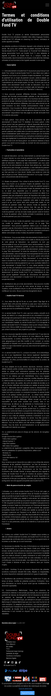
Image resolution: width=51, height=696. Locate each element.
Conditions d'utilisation (13, 656)
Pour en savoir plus (25, 688)
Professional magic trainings (14, 651)
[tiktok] (19, 662)
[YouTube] (16, 662)
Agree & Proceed (27, 693)
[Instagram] (12, 662)
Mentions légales (11, 658)
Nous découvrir (10, 644)
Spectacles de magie (12, 653)
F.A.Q (7, 649)
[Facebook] (5, 662)
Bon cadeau (9, 646)
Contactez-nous (11, 642)
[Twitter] (8, 662)
